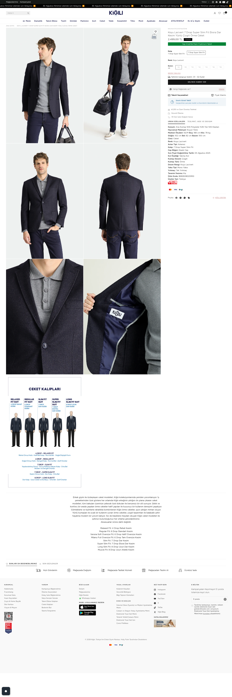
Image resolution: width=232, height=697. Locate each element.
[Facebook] (216, 2)
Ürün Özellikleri (176, 121)
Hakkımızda (8, 589)
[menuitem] (12, 2)
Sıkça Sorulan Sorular (50, 598)
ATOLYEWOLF (177, 21)
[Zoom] (44, 85)
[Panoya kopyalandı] (189, 197)
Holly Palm (125, 639)
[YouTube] (224, 2)
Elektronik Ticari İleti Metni (126, 614)
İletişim (81, 589)
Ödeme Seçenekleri (49, 592)
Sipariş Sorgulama (49, 611)
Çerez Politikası (122, 623)
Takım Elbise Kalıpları (50, 601)
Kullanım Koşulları (123, 589)
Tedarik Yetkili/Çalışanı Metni (127, 617)
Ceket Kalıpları (47, 604)
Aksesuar (163, 21)
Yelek (111, 21)
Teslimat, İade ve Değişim (199, 121)
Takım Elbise (51, 21)
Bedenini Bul (46, 607)
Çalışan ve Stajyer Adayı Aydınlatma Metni (132, 611)
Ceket (102, 21)
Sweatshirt (122, 21)
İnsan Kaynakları (10, 598)
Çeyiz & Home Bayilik (12, 601)
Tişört (63, 21)
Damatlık (38, 21)
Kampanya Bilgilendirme (51, 589)
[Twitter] (220, 2)
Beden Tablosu (174, 73)
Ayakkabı (151, 21)
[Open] (6, 691)
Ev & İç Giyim (194, 21)
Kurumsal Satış (9, 595)
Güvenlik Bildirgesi (123, 592)
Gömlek (73, 21)
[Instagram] (213, 2)
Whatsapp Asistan (89, 598)
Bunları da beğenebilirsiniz (23, 564)
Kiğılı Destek (220, 197)
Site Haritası (8, 604)
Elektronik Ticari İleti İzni (125, 620)
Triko (132, 21)
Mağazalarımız (12, 2)
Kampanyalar (25, 2)
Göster (222, 89)
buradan (206, 614)
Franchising (8, 592)
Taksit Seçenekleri (179, 95)
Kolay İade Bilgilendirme (51, 595)
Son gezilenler (50, 564)
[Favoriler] (219, 13)
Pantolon (84, 21)
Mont (141, 21)
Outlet (206, 21)
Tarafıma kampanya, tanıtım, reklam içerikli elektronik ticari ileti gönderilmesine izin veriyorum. (208, 607)
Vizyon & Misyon (10, 607)
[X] (181, 197)
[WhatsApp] (185, 197)
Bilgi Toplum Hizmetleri (125, 595)
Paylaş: (171, 198)
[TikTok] (227, 2)
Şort (94, 21)
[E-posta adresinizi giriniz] (225, 599)
